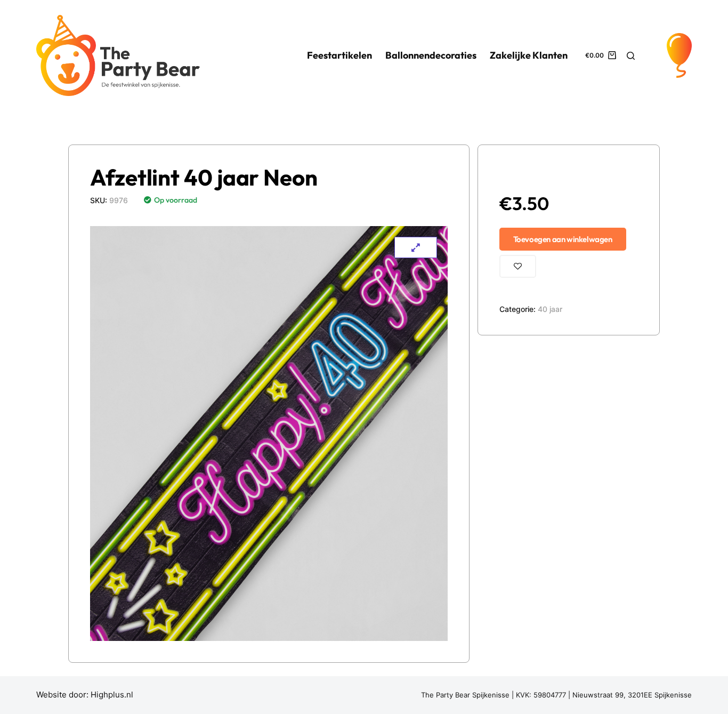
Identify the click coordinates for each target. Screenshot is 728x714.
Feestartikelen (339, 55)
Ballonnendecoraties (430, 55)
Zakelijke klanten (529, 55)
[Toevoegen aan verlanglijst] (517, 266)
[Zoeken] (631, 56)
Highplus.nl (112, 694)
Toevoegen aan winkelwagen (562, 239)
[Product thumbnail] (415, 247)
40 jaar (550, 309)
